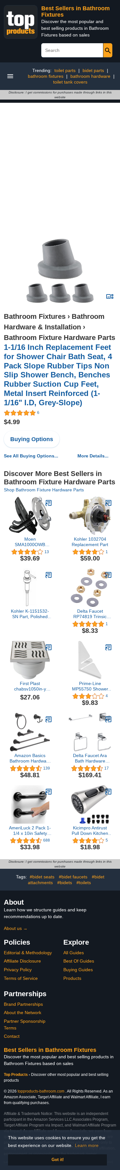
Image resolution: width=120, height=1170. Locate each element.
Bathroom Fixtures (35, 316)
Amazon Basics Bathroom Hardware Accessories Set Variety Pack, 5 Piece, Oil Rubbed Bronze (30, 758)
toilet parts (65, 70)
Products (72, 978)
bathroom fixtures (45, 76)
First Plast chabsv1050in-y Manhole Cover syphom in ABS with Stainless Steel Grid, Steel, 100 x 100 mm (30, 686)
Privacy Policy (18, 969)
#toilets (83, 882)
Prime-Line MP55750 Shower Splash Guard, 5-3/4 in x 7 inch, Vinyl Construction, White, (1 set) (89, 686)
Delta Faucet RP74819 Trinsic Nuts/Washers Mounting (90, 614)
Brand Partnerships (23, 1004)
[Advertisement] (60, 163)
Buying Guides (78, 969)
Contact (12, 1036)
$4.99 (12, 421)
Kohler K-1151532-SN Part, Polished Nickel (30, 614)
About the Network (22, 1012)
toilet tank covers (70, 82)
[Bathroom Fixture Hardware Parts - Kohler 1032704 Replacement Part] (108, 502)
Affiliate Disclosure (22, 961)
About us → (16, 928)
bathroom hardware (90, 76)
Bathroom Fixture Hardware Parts (59, 338)
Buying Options (31, 439)
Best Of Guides (78, 961)
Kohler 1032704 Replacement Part (90, 542)
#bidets (64, 882)
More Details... (92, 455)
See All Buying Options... (31, 455)
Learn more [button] (87, 1145)
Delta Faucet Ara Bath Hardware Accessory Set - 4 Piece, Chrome (90, 758)
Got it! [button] (58, 1160)
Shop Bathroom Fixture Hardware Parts (44, 489)
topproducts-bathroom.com (41, 1091)
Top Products (16, 1074)
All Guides (73, 952)
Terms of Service (21, 978)
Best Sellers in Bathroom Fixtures (50, 1050)
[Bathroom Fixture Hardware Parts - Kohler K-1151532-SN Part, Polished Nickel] (48, 575)
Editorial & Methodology (28, 952)
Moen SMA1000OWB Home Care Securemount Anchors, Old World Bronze (30, 542)
